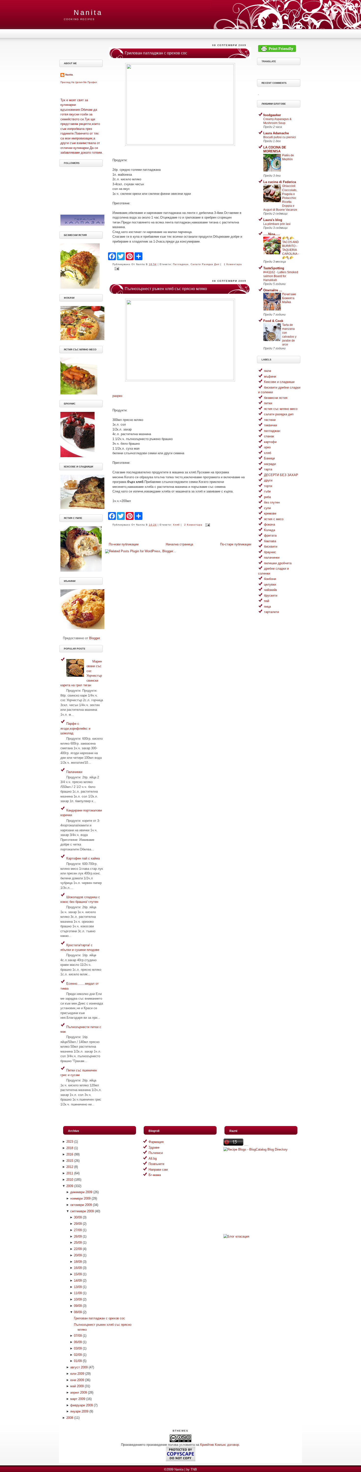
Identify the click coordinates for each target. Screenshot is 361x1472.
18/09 (78, 1261)
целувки (270, 584)
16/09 (78, 1268)
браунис (270, 552)
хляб (176, 524)
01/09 (78, 1361)
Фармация (156, 1142)
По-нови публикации (124, 544)
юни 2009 (77, 1380)
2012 (69, 1167)
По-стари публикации (235, 544)
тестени (270, 420)
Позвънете (156, 1164)
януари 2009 (79, 1411)
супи (267, 508)
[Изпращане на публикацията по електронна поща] (116, 268)
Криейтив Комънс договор (219, 1445)
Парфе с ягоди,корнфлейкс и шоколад (75, 728)
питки (268, 403)
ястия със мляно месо (280, 409)
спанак (269, 436)
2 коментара (193, 524)
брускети (270, 595)
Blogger (94, 638)
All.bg (153, 1158)
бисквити (270, 546)
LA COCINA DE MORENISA (274, 149)
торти (268, 486)
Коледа (269, 530)
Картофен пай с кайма (83, 858)
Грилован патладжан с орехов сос (156, 53)
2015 (69, 1161)
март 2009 (77, 1399)
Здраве (154, 1147)
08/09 (78, 1312)
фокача (269, 524)
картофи (270, 442)
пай (266, 601)
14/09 (78, 1280)
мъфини (270, 376)
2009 (69, 1186)
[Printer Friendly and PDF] (277, 51)
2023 (69, 1141)
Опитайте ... (272, 290)
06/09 (78, 1342)
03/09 (78, 1348)
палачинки (271, 557)
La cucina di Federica (279, 182)
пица (267, 606)
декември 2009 (81, 1192)
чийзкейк (270, 590)
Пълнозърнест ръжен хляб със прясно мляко (166, 289)
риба (267, 497)
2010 (69, 1179)
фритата (270, 535)
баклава (270, 541)
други (268, 480)
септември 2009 (82, 1211)
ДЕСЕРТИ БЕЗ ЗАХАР (281, 475)
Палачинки (74, 772)
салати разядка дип (205, 264)
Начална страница (179, 544)
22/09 (78, 1249)
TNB (194, 1469)
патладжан (181, 264)
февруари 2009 (81, 1405)
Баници (269, 458)
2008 (69, 1418)
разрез (117, 396)
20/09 (78, 1255)
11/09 (78, 1293)
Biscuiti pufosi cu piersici (279, 137)
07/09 (78, 1335)
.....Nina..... (271, 234)
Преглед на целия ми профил (78, 82)
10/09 (78, 1299)
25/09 (78, 1242)
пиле (267, 371)
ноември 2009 (80, 1198)
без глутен (272, 502)
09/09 (78, 1306)
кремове (270, 513)
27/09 (78, 1230)
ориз (267, 447)
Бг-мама (155, 1175)
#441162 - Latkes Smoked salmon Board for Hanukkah (280, 276)
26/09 (78, 1236)
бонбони (270, 579)
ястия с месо (273, 519)
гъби (267, 491)
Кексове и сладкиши (279, 382)
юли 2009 (77, 1373)
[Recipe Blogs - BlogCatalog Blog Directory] (255, 1149)
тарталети (271, 612)
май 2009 (77, 1386)
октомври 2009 (81, 1205)
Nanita (88, 12)
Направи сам (158, 1169)
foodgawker (272, 115)
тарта (268, 469)
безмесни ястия (275, 398)
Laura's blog (272, 220)
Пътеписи (156, 1153)
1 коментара (233, 264)
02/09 (78, 1355)
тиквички (270, 425)
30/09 (78, 1217)
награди (270, 464)
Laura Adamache (276, 133)
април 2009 (78, 1392)
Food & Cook (273, 321)
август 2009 (79, 1367)
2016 (69, 1154)
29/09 (78, 1224)
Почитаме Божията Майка (289, 298)
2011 (69, 1173)
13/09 (78, 1287)
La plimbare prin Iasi (277, 224)
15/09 (78, 1274)
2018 (69, 1148)
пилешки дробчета (278, 563)
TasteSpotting (273, 268)
